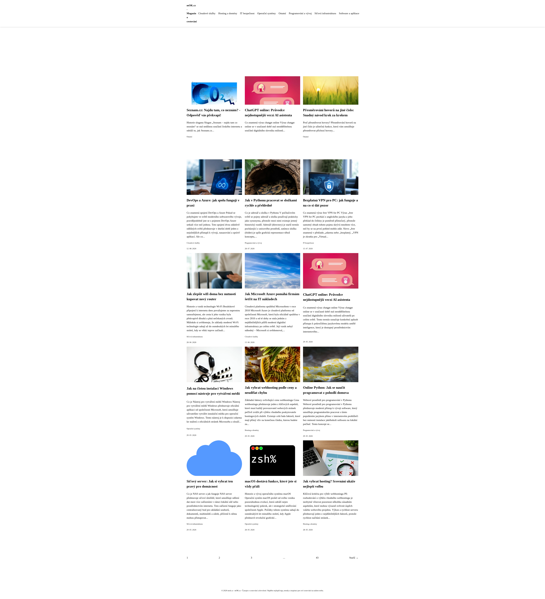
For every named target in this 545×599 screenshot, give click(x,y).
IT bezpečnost (247, 13)
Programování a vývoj (300, 13)
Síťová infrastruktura (325, 13)
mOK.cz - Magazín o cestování (192, 13)
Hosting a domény (227, 13)
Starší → (353, 557)
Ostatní (282, 13)
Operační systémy (266, 13)
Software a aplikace (349, 13)
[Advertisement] (272, 48)
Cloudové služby (206, 13)
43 (317, 557)
